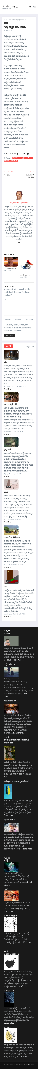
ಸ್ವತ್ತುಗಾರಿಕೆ (7, 449)
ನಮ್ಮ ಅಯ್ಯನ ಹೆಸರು (10, 404)
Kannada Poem (28, 158)
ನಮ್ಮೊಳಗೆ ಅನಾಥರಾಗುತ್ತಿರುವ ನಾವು (16, 781)
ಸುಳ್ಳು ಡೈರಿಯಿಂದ (10, 700)
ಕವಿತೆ (13, 20)
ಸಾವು (6, 860)
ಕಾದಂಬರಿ (8, 951)
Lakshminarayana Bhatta (10, 160)
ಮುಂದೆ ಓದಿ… (10, 911)
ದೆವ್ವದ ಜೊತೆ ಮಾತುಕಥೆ (18, 158)
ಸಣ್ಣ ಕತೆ (7, 630)
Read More (7, 389)
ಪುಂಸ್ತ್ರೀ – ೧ (8, 1027)
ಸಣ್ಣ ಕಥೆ (8, 346)
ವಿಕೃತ (5, 586)
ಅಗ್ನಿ (5, 362)
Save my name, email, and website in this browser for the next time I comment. (17, 327)
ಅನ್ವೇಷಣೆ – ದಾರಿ (10, 664)
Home (5, 20)
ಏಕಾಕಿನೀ (7, 633)
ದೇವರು (7, 889)
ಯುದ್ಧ (6, 492)
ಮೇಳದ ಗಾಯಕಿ (10, 915)
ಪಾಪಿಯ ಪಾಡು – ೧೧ (25, 275)
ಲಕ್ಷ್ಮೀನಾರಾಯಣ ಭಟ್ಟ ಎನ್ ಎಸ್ (19, 202)
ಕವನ (10, 20)
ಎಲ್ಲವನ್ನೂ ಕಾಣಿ (30, 346)
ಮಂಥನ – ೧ (9, 990)
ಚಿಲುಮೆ (5, 6)
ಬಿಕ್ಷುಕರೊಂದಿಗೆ (9, 819)
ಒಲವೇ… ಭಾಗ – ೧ (11, 953)
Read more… (18, 659)
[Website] (19, 243)
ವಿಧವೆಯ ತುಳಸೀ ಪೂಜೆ (10, 268)
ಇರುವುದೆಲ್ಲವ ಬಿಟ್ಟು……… (12, 537)
